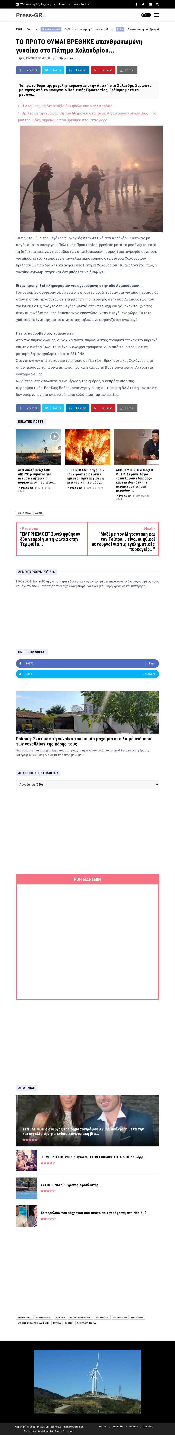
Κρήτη (69, 1323)
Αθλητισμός (25, 1317)
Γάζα (85, 29)
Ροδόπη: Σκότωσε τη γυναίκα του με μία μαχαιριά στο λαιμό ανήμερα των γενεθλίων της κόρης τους (83, 741)
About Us (117, 1426)
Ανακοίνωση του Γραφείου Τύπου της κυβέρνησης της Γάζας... (133, 29)
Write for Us (81, 4)
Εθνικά (57, 1323)
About (62, 4)
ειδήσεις (60, 1317)
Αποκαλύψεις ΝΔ (86, 1323)
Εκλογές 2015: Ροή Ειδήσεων (33, 1323)
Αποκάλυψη (120, 1317)
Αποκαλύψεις (43, 1317)
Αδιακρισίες (102, 1317)
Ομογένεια (137, 1317)
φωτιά (68, 58)
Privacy (133, 1426)
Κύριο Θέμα (24, 513)
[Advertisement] (87, 831)
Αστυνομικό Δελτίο (80, 1317)
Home (102, 1426)
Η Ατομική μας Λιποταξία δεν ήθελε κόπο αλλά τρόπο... (68, 106)
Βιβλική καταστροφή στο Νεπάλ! (51, 29)
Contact (148, 1426)
